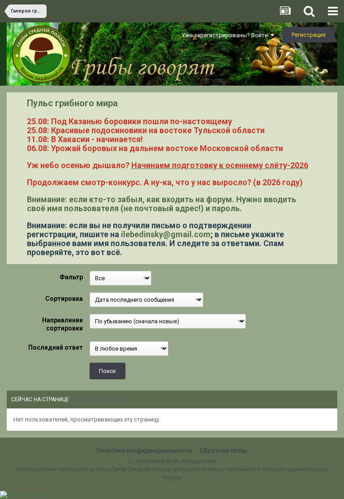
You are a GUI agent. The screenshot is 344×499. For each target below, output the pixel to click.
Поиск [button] (107, 371)
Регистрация (309, 34)
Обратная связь (223, 450)
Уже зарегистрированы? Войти (226, 35)
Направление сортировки (62, 324)
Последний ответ (55, 347)
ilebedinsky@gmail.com (166, 234)
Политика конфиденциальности (144, 450)
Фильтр (71, 277)
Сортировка (64, 298)
